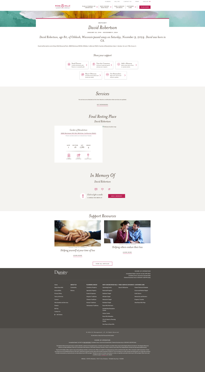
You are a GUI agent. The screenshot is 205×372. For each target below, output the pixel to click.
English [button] (145, 1)
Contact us (104, 354)
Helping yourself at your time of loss (77, 249)
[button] (137, 2)
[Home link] (62, 6)
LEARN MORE (77, 255)
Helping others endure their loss (127, 246)
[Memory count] (96, 189)
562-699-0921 (146, 273)
